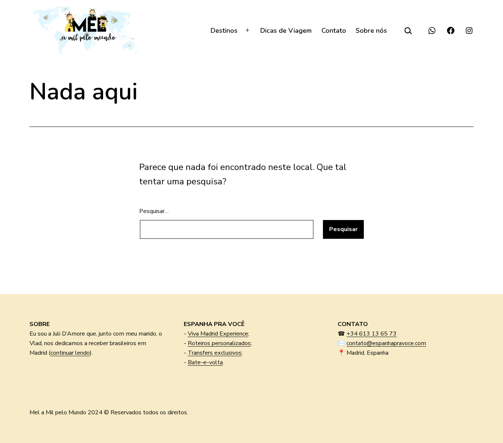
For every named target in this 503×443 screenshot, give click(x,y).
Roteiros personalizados (219, 343)
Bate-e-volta (205, 362)
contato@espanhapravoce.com (386, 343)
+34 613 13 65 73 (372, 334)
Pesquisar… (154, 211)
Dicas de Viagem (286, 30)
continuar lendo (70, 353)
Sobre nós (371, 30)
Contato (333, 30)
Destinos (224, 30)
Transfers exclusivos (215, 353)
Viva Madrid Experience (218, 334)
